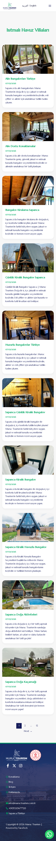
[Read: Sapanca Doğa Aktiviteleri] (28, 594)
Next (28, 731)
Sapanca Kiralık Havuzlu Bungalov (25, 547)
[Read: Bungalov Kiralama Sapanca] (28, 190)
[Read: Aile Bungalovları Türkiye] (28, 59)
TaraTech (22, 828)
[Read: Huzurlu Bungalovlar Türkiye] (28, 325)
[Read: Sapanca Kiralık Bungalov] (28, 459)
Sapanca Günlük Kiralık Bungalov (25, 412)
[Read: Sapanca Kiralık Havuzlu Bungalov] (28, 527)
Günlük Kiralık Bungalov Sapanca (25, 277)
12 (37, 725)
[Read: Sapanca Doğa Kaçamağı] (28, 662)
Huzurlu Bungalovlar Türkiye (22, 344)
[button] (49, 834)
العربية (25, 5)
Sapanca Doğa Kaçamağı (20, 681)
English (33, 5)
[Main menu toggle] (50, 6)
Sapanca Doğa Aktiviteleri (21, 614)
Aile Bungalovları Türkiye (20, 78)
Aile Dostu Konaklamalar (20, 146)
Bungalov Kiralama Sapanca (22, 210)
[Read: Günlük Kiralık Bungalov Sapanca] (28, 257)
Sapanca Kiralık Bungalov (20, 479)
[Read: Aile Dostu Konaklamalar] (28, 126)
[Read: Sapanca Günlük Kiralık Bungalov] (28, 392)
